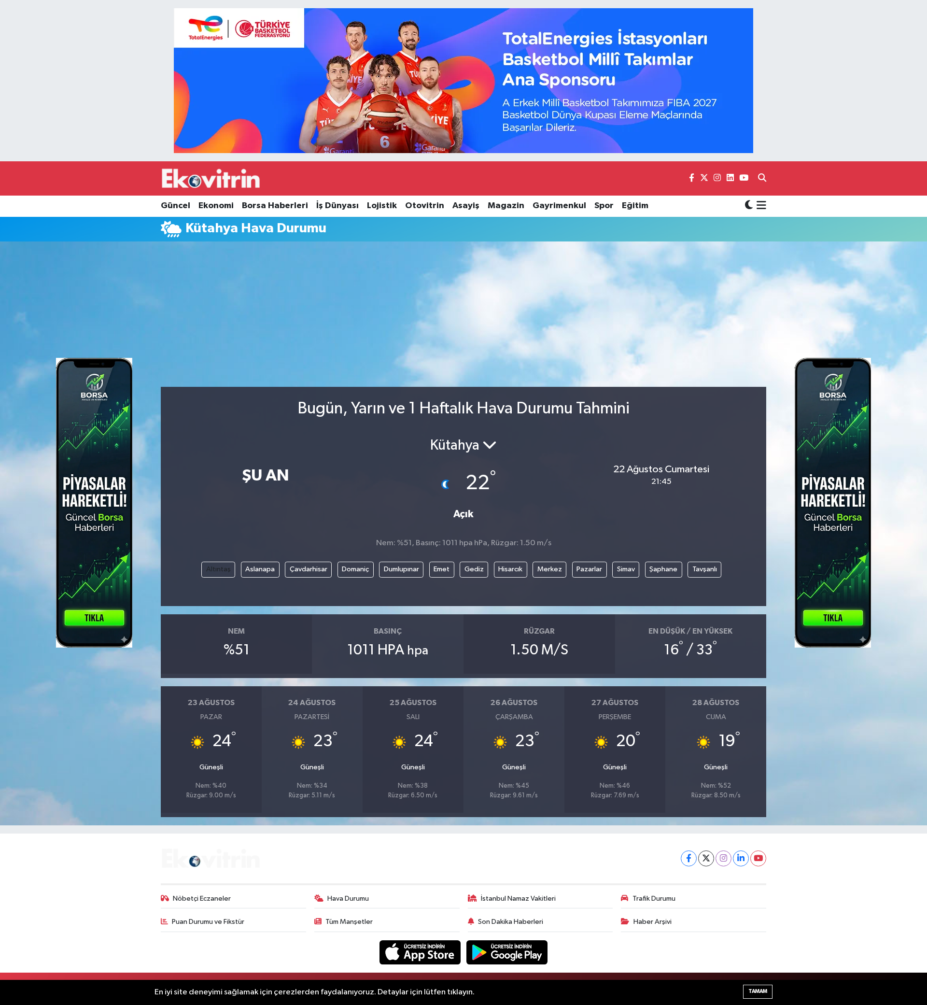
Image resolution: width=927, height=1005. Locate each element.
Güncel (175, 205)
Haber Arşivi (652, 921)
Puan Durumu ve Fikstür (208, 921)
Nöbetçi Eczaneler (202, 898)
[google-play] (507, 952)
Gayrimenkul (559, 205)
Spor (604, 205)
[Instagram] (723, 858)
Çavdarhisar (308, 569)
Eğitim (635, 205)
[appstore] (421, 952)
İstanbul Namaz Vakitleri (518, 898)
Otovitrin (424, 205)
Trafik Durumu (653, 898)
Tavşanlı (704, 569)
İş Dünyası (337, 205)
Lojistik (382, 205)
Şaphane (663, 569)
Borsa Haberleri (275, 205)
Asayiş (465, 205)
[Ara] (762, 178)
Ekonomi (216, 205)
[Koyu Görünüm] (749, 206)
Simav (626, 569)
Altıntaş (218, 569)
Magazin (506, 205)
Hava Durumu (348, 898)
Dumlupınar (401, 569)
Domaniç (355, 569)
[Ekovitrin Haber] (211, 178)
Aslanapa (260, 569)
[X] (706, 858)
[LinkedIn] (741, 858)
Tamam (757, 991)
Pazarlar (589, 569)
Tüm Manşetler (349, 921)
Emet (441, 569)
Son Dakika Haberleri (510, 921)
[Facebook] (689, 858)
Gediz (474, 569)
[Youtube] (758, 858)
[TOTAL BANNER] (463, 80)
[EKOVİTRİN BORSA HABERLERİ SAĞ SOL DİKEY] (94, 503)
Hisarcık (510, 569)
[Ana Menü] (760, 206)
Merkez (549, 569)
